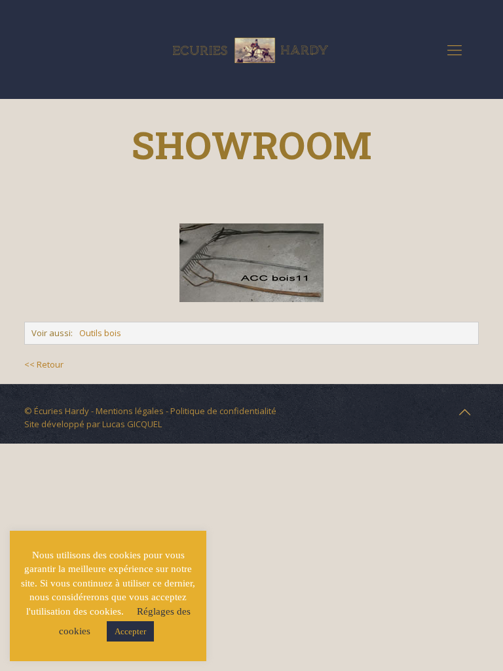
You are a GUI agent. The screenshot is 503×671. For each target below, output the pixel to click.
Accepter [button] (130, 631)
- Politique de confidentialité (220, 411)
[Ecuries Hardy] (251, 49)
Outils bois (100, 333)
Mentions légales (130, 411)
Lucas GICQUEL (132, 424)
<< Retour (44, 364)
